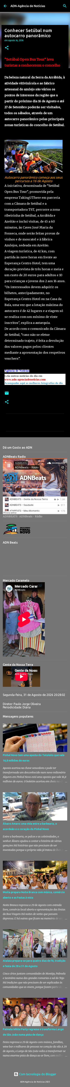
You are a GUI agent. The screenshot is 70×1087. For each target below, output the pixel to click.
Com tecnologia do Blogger (37, 1074)
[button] (6, 47)
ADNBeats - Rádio (30, 516)
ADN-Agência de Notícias (27, 6)
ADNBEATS (10, 516)
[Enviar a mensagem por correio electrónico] (6, 394)
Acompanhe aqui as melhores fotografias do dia (33, 383)
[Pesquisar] (65, 5)
